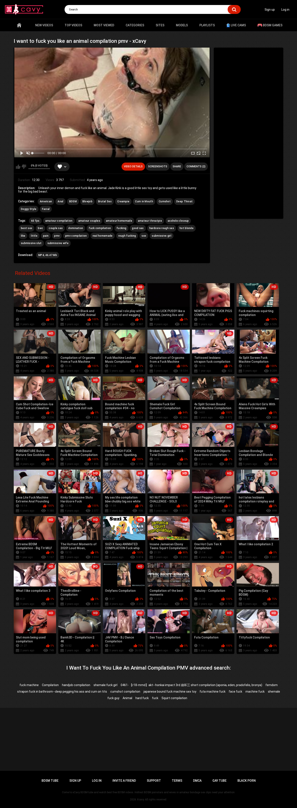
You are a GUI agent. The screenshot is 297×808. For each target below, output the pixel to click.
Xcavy (140, 799)
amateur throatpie (150, 220)
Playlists (207, 25)
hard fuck (142, 698)
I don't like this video (24, 167)
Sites (160, 25)
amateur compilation (59, 220)
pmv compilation (76, 235)
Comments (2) (196, 166)
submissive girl (161, 235)
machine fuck (255, 691)
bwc (40, 228)
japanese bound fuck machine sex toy (169, 691)
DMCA (197, 780)
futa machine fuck (212, 691)
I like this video (18, 167)
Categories (135, 25)
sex (144, 235)
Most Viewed (104, 25)
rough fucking (127, 235)
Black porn (246, 780)
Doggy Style (28, 209)
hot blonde (187, 228)
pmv (57, 235)
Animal (127, 698)
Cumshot (165, 201)
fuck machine (29, 685)
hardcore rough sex (161, 228)
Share (177, 166)
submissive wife (58, 243)
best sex (26, 228)
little (34, 235)
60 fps (35, 220)
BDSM (73, 201)
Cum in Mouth (144, 201)
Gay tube (219, 780)
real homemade (103, 235)
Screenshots (157, 166)
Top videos (73, 25)
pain (45, 235)
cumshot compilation (125, 691)
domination (75, 228)
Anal (60, 201)
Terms (177, 780)
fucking (121, 228)
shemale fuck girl (105, 685)
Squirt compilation (174, 698)
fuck (155, 698)
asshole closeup (178, 220)
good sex (137, 228)
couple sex (56, 228)
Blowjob (87, 201)
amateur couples (89, 220)
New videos (44, 25)
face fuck (235, 691)
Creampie (123, 201)
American (46, 201)
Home (19, 25)
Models (182, 25)
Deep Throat (184, 201)
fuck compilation (100, 228)
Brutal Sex (105, 201)
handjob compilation (76, 685)
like (23, 235)
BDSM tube (50, 780)
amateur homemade (119, 220)
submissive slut (31, 243)
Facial (46, 209)
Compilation (50, 685)
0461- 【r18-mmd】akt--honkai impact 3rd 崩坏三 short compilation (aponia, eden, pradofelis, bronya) (191, 685)
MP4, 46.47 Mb (47, 255)
